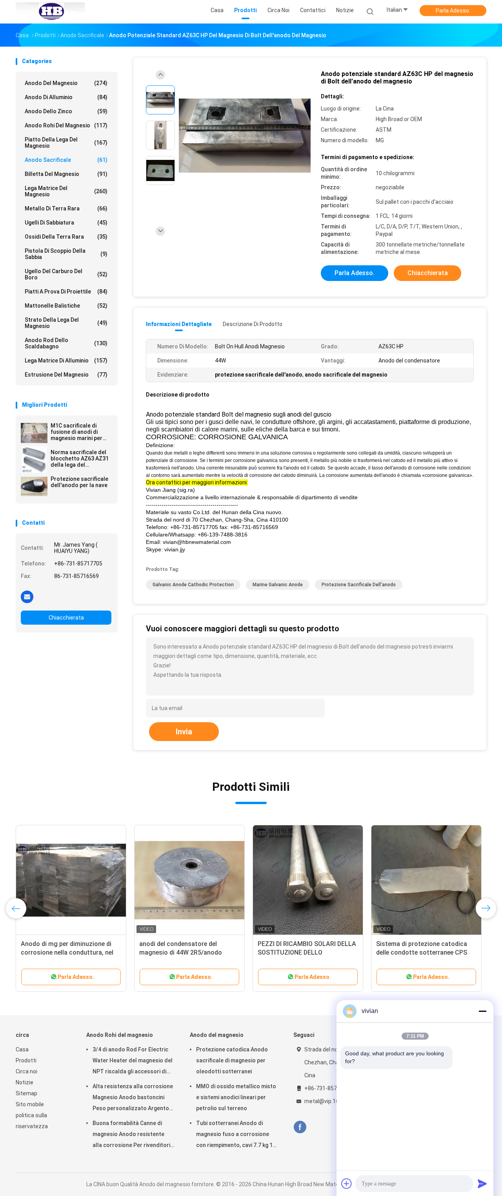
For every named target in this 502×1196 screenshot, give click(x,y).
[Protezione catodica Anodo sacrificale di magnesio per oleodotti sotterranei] (189, 880)
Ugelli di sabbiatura (66, 222)
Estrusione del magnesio (66, 374)
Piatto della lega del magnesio (66, 142)
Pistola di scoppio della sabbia (66, 254)
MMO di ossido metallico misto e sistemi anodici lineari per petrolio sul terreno (236, 1097)
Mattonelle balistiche (66, 306)
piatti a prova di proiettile (66, 291)
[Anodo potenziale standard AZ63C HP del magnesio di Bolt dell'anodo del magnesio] (245, 136)
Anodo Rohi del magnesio (66, 125)
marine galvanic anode (278, 584)
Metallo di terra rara (66, 208)
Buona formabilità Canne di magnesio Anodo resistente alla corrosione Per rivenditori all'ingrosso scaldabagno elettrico (131, 1135)
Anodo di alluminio (66, 97)
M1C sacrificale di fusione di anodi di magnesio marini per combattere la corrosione (76, 431)
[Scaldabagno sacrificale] (426, 880)
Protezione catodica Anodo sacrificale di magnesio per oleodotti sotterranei (179, 952)
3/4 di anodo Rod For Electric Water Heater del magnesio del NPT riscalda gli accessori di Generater (133, 1061)
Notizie (24, 1082)
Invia (184, 731)
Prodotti (26, 1060)
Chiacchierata (66, 617)
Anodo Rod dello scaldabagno (66, 343)
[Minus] (482, 1011)
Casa (22, 1049)
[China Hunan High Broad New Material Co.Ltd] (50, 11)
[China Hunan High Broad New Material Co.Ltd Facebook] (299, 1127)
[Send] (482, 1183)
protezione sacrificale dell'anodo (359, 584)
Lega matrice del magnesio (66, 191)
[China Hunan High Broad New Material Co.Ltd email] (27, 596)
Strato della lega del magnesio (66, 323)
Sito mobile (30, 1104)
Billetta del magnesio (66, 174)
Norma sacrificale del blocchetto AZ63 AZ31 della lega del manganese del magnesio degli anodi (80, 458)
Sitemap (26, 1093)
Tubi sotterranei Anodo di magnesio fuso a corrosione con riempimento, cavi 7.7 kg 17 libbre (236, 1135)
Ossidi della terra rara (66, 237)
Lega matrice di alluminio (66, 360)
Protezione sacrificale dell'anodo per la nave (79, 482)
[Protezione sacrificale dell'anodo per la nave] (34, 486)
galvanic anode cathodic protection (193, 584)
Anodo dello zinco (66, 111)
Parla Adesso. (453, 10)
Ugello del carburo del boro (66, 274)
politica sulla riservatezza (32, 1120)
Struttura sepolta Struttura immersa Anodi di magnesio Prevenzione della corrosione (299, 952)
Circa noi (26, 1071)
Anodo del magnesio (66, 83)
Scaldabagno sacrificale (411, 944)
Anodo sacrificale (66, 160)
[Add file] (346, 1183)
